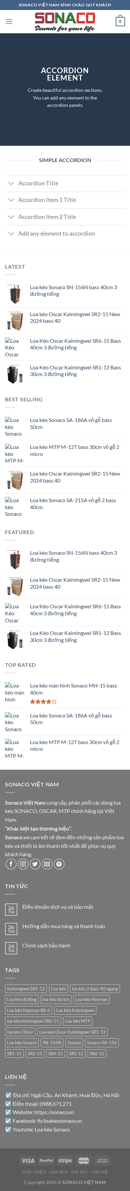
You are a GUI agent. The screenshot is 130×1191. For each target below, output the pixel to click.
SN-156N (52, 1042)
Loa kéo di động (22, 999)
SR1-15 (14, 1053)
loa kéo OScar (20, 1032)
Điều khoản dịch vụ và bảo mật (57, 906)
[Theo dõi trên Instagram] (23, 864)
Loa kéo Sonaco (22, 1042)
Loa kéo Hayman (91, 999)
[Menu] (9, 21)
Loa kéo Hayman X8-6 (28, 1010)
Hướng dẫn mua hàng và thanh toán (63, 926)
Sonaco (74, 1042)
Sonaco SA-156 (102, 1042)
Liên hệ (99, 1171)
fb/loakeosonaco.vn (59, 1120)
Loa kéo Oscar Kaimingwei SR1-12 (72, 1032)
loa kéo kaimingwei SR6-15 (33, 1021)
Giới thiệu (34, 1171)
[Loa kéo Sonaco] (65, 21)
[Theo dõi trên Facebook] (11, 864)
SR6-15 (97, 1053)
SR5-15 (76, 1053)
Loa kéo (58, 988)
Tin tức (79, 1171)
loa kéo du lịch (56, 999)
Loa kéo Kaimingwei (75, 1010)
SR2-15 (35, 1053)
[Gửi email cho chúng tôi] (47, 864)
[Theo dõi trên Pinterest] (59, 864)
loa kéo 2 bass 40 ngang (95, 988)
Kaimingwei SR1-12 (26, 988)
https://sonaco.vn (54, 1112)
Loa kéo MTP (77, 1021)
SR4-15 (55, 1053)
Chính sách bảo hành (46, 945)
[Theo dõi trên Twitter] (35, 864)
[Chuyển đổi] (11, 184)
